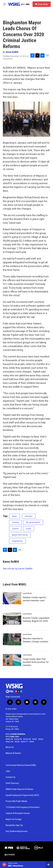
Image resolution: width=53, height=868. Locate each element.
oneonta (28, 516)
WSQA (40, 739)
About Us (10, 747)
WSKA (31, 742)
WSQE (34, 739)
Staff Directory (12, 783)
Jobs (8, 771)
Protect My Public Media (16, 801)
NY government (33, 522)
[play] (4, 864)
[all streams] (49, 864)
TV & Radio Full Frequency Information (23, 807)
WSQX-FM (18, 739)
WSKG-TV (24, 742)
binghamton (17, 541)
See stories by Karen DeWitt (18, 568)
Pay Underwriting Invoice (17, 831)
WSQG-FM (27, 739)
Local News (27, 593)
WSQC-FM (9, 742)
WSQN (17, 742)
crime (28, 528)
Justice (15, 528)
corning (15, 522)
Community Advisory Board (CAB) (21, 765)
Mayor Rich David (20, 535)
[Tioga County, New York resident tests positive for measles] (12, 660)
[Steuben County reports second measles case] (12, 598)
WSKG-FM (9, 739)
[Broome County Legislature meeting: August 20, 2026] (12, 619)
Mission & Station (13, 753)
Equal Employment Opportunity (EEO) (22, 795)
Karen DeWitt (12, 52)
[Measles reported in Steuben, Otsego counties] (12, 639)
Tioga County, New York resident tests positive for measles (36, 662)
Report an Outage (13, 819)
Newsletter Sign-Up (14, 825)
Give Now (43, 4)
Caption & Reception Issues (18, 813)
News (14, 516)
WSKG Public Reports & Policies (19, 789)
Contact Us (10, 777)
